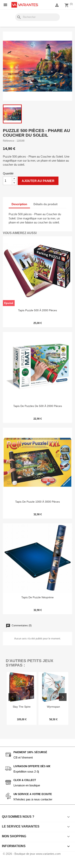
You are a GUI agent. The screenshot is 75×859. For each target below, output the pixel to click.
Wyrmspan (53, 706)
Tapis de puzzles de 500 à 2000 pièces (37, 406)
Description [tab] (19, 204)
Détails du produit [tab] (45, 204)
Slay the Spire (22, 706)
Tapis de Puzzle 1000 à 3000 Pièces (37, 501)
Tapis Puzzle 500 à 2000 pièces (37, 310)
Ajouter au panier (38, 181)
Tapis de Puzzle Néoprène (37, 597)
